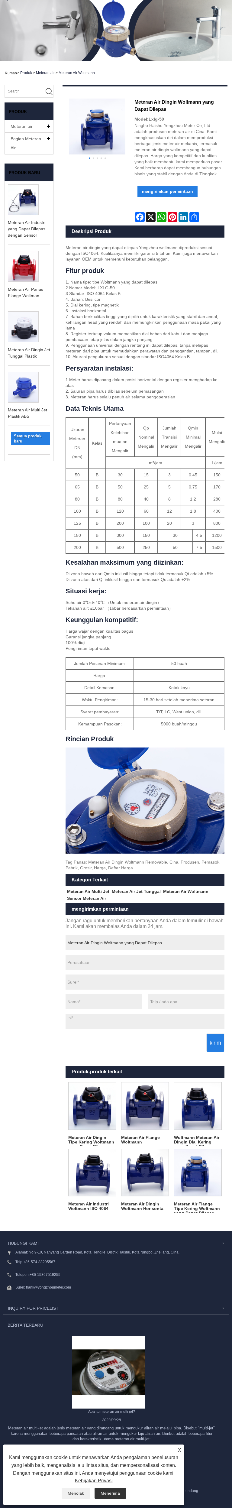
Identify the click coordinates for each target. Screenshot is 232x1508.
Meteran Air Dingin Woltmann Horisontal (143, 1206)
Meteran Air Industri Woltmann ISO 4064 (88, 1206)
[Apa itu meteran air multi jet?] (108, 1372)
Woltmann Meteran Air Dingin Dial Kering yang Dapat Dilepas (196, 1140)
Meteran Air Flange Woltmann (140, 1139)
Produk (26, 73)
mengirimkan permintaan (167, 191)
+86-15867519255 (45, 1275)
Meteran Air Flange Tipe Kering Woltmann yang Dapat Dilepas (197, 1207)
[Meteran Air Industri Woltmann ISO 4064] (92, 1172)
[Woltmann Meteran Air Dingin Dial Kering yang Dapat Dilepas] (198, 1105)
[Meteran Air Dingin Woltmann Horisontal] (144, 1172)
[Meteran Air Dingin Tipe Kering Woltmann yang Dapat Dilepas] (92, 1105)
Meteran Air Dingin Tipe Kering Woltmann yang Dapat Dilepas (91, 1140)
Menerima (110, 1493)
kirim (215, 1043)
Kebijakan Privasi (94, 1480)
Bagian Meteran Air (26, 143)
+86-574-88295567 (39, 1262)
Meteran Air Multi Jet (88, 891)
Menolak (76, 1493)
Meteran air (45, 73)
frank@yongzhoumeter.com (48, 1287)
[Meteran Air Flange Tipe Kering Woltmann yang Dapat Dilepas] (198, 1172)
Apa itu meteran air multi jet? (111, 1411)
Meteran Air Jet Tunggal (136, 891)
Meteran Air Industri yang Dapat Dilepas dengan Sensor (26, 229)
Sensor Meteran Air (86, 898)
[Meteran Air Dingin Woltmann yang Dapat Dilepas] (97, 126)
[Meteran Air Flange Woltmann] (144, 1105)
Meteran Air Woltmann (77, 73)
